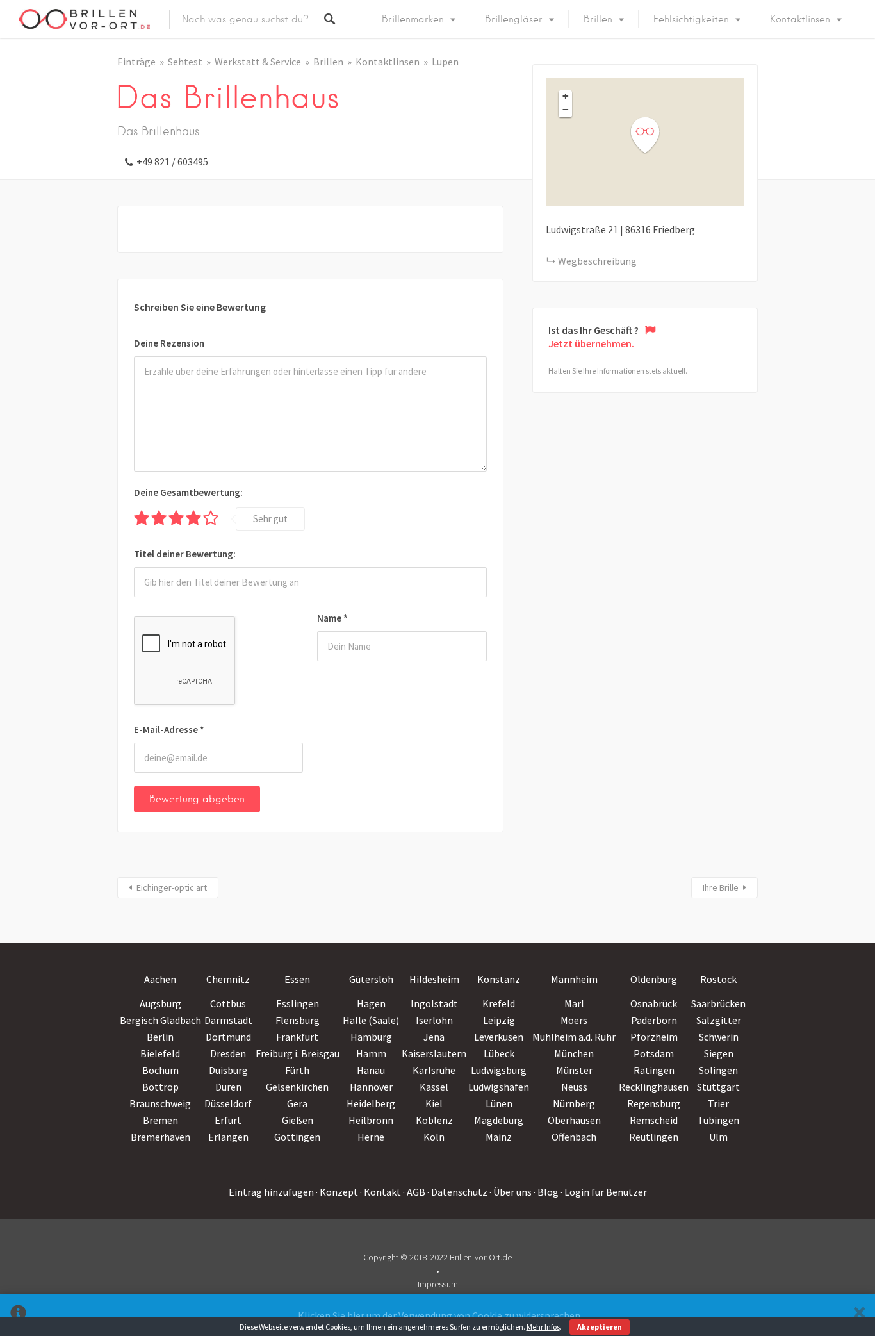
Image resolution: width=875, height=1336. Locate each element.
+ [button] (565, 96)
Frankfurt (297, 1036)
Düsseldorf (228, 1103)
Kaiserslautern (434, 1053)
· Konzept (337, 1191)
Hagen (371, 1003)
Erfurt (228, 1120)
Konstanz (498, 979)
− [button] (565, 109)
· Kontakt (380, 1191)
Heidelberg (371, 1103)
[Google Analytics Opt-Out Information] (18, 1315)
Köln (434, 1136)
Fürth (297, 1070)
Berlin (160, 1036)
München (574, 1053)
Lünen (499, 1103)
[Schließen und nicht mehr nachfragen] (859, 1315)
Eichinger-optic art (171, 887)
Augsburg (160, 1003)
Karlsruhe (434, 1070)
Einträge (136, 61)
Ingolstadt (434, 1003)
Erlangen (228, 1136)
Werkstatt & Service (258, 61)
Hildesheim (434, 979)
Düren (228, 1086)
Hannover (371, 1086)
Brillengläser (514, 19)
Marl (574, 1003)
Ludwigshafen (498, 1086)
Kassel (434, 1086)
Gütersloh (371, 979)
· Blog (546, 1191)
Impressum (438, 1284)
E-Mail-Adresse (169, 729)
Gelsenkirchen (297, 1086)
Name (332, 618)
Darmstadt (228, 1020)
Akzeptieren (599, 1327)
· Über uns (510, 1191)
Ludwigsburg (499, 1070)
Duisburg (228, 1070)
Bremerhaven (160, 1136)
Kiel (434, 1103)
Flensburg (297, 1020)
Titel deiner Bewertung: (185, 554)
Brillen (598, 19)
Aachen (160, 979)
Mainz (499, 1136)
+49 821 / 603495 (172, 161)
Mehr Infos (543, 1327)
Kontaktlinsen (800, 19)
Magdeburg (498, 1120)
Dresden (228, 1053)
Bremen (160, 1120)
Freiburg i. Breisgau (297, 1053)
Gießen (297, 1120)
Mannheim (574, 979)
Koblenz (434, 1120)
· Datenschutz (457, 1191)
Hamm (371, 1053)
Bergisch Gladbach (160, 1020)
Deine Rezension (169, 343)
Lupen (445, 61)
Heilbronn (370, 1120)
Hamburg (371, 1036)
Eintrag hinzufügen (271, 1191)
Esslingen (297, 1003)
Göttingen (297, 1136)
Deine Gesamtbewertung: (188, 492)
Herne (370, 1136)
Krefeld (498, 1003)
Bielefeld (160, 1053)
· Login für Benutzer (603, 1191)
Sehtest (185, 61)
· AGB (414, 1191)
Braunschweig (160, 1103)
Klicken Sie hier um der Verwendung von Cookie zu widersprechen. (440, 1315)
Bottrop (160, 1086)
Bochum (160, 1070)
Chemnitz (228, 979)
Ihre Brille (721, 887)
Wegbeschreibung (597, 260)
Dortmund (228, 1036)
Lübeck (499, 1053)
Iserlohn (434, 1020)
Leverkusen (498, 1036)
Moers (573, 1020)
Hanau (371, 1070)
